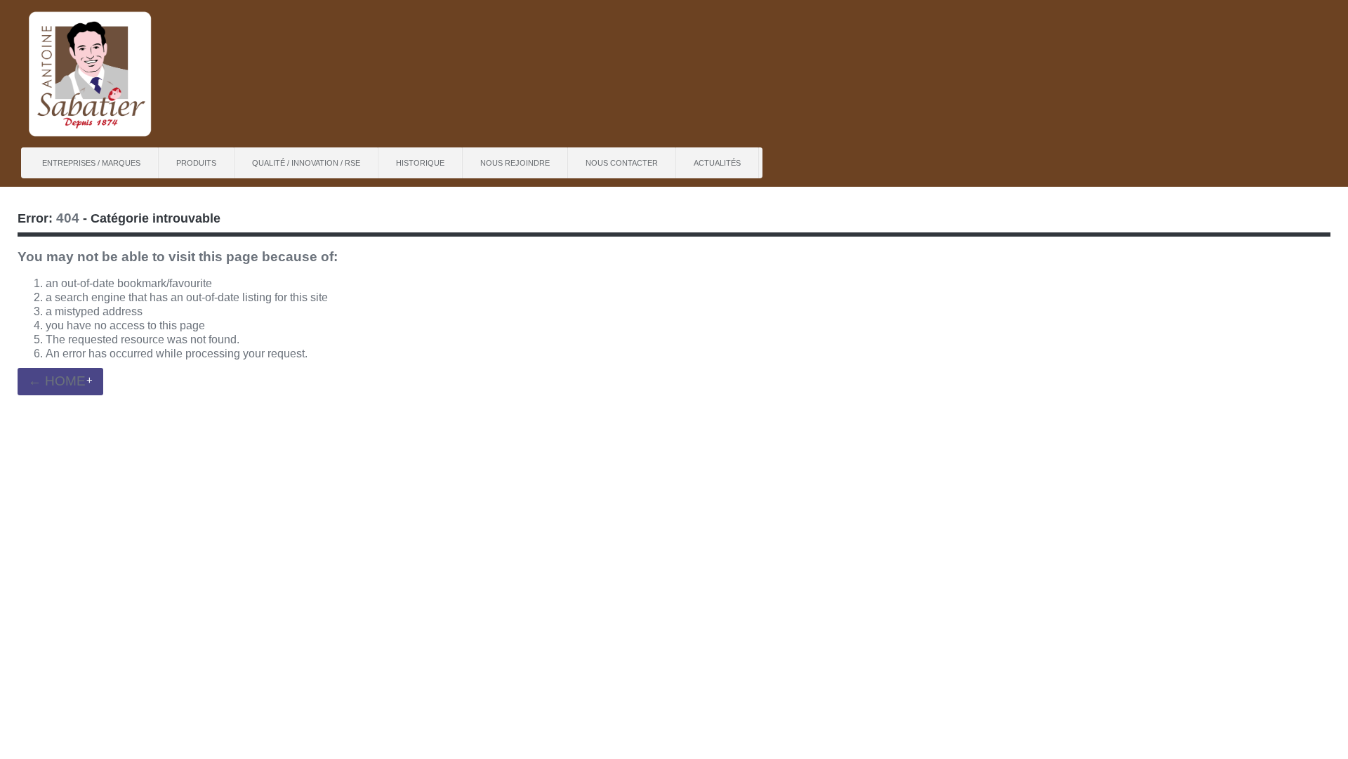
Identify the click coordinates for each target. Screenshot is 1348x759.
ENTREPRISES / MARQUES (91, 163)
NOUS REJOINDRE (515, 163)
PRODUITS (196, 163)
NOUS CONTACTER (622, 163)
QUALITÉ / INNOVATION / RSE (306, 163)
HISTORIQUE (420, 163)
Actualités (717, 163)
